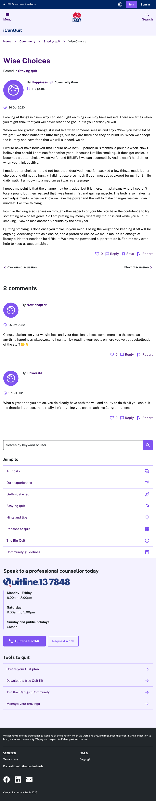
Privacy (84, 752)
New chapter (37, 305)
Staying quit (51, 41)
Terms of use (10, 759)
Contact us (9, 752)
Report (144, 254)
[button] (131, 4)
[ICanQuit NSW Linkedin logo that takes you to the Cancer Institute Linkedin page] (18, 779)
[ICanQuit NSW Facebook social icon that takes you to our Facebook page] (6, 779)
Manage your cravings (78, 703)
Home (7, 41)
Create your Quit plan (78, 669)
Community (27, 41)
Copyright (85, 759)
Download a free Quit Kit (78, 680)
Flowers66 (35, 373)
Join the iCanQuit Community (78, 692)
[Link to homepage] (76, 17)
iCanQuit (12, 30)
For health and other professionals (23, 766)
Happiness (40, 82)
